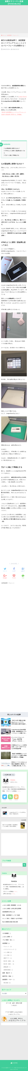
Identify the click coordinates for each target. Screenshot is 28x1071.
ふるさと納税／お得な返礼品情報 (11, 908)
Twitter (4, 799)
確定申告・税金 (7, 976)
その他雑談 (6, 933)
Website (16, 799)
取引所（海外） (9, 964)
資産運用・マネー (8, 979)
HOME (15, 1063)
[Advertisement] (14, 19)
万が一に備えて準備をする (11, 155)
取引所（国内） (9, 961)
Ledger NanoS (23, 96)
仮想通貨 (6, 943)
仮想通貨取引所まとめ (8, 911)
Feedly (10, 799)
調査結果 (7, 967)
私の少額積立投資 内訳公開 (10, 921)
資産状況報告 (8, 969)
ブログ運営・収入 (8, 940)
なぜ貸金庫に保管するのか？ (12, 148)
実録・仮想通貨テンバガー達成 (11, 915)
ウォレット (11, 583)
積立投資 (7, 982)
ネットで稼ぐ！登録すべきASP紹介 (12, 918)
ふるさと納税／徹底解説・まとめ (11, 905)
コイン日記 (7, 955)
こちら (18, 791)
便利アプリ (7, 958)
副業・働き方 (7, 973)
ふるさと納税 (7, 936)
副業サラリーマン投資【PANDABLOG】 (14, 2)
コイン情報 (8, 952)
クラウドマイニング (10, 949)
